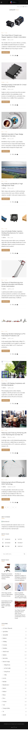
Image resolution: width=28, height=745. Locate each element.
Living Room (15, 671)
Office (15, 675)
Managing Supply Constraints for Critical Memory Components (13, 85)
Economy (15, 645)
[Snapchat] (25, 7)
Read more (5, 52)
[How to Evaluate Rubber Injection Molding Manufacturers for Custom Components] (14, 217)
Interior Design (15, 661)
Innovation (15, 658)
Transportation (15, 708)
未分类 (15, 715)
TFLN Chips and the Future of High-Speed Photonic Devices (7, 594)
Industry (15, 655)
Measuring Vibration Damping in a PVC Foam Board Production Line (13, 335)
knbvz (4, 39)
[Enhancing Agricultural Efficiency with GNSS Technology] (14, 468)
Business (15, 638)
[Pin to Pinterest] (15, 55)
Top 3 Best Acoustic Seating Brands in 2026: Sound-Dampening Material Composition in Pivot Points (20, 614)
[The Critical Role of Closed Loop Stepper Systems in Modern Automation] (14, 21)
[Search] (26, 2)
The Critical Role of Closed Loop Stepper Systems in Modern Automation (13, 36)
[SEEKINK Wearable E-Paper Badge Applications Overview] (14, 120)
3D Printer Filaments (15, 628)
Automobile (15, 635)
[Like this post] (10, 55)
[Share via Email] (17, 55)
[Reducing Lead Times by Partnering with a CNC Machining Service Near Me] (14, 418)
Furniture (15, 648)
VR (15, 711)
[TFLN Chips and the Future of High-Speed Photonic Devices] (7, 587)
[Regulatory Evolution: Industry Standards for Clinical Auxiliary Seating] (7, 568)
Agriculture (15, 631)
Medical (15, 691)
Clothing (15, 641)
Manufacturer (15, 685)
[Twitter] (18, 7)
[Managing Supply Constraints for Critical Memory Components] (14, 70)
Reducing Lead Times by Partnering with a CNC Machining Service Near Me (13, 433)
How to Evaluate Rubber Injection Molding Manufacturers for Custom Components (12, 233)
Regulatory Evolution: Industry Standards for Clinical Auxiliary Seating (7, 576)
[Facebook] (17, 7)
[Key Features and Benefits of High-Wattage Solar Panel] (14, 169)
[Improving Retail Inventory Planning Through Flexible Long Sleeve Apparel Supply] (21, 587)
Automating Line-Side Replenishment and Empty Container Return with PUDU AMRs (7, 604)
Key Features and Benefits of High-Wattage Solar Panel (12, 184)
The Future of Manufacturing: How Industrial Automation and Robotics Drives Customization (12, 284)
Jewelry (15, 678)
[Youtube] (23, 7)
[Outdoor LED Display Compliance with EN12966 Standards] (14, 369)
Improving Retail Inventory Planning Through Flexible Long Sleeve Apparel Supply (20, 595)
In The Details (15, 668)
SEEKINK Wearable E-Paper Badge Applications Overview (12, 135)
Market (15, 688)
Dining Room (15, 665)
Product (15, 701)
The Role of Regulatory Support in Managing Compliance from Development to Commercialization (20, 577)
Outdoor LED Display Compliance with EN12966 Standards (13, 384)
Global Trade (15, 651)
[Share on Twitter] (13, 55)
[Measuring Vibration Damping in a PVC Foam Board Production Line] (14, 320)
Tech (15, 705)
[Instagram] (20, 7)
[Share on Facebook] (12, 55)
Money (15, 695)
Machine (15, 681)
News (15, 698)
